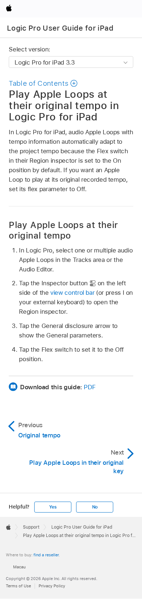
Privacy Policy (52, 585)
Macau (19, 566)
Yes (52, 507)
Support (31, 527)
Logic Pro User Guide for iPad (60, 28)
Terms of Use (18, 585)
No (95, 507)
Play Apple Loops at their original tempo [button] (63, 230)
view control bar (72, 292)
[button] (43, 83)
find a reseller (46, 554)
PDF (89, 387)
